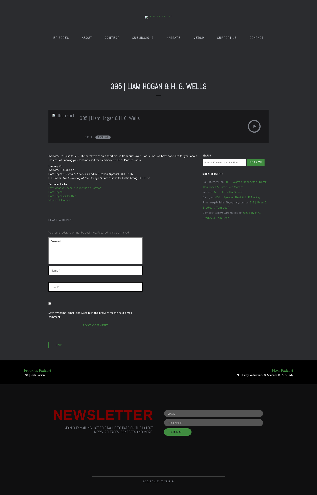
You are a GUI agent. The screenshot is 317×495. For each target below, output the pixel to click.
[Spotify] (179, 461)
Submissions (143, 37)
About (87, 37)
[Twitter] (158, 461)
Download (103, 137)
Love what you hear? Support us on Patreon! (75, 187)
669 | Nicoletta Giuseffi (228, 192)
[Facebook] (138, 461)
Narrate (173, 37)
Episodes (61, 37)
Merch (198, 37)
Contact (257, 37)
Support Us (227, 37)
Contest (112, 37)
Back (59, 344)
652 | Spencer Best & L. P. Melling (237, 197)
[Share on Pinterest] (265, 346)
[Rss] (117, 461)
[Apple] (200, 461)
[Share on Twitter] (259, 346)
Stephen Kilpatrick (59, 200)
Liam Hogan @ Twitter (62, 196)
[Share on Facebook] (252, 346)
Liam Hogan (55, 192)
